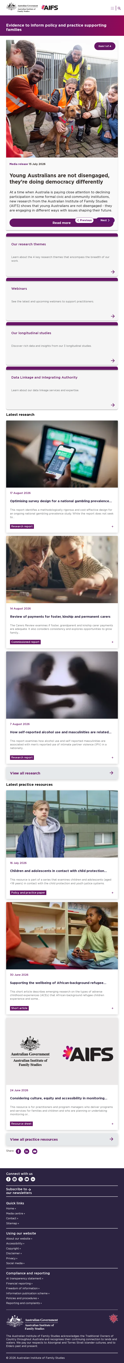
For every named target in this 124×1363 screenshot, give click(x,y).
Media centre (14, 1213)
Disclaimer (13, 1253)
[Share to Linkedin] (27, 1151)
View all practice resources (34, 1139)
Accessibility (14, 1243)
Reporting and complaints (23, 1303)
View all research (25, 773)
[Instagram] (14, 1179)
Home (10, 1208)
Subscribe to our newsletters (19, 1191)
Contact (11, 1218)
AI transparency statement (23, 1278)
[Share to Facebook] (19, 1151)
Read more (61, 222)
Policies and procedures (21, 1298)
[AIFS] (62, 8)
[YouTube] (27, 1179)
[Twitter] (20, 1179)
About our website (18, 1238)
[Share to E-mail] (35, 1151)
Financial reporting (18, 1283)
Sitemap (11, 1223)
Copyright (12, 1248)
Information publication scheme (27, 1293)
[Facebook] (8, 1179)
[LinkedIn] (33, 1179)
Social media (14, 1263)
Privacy (11, 1258)
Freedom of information (22, 1288)
